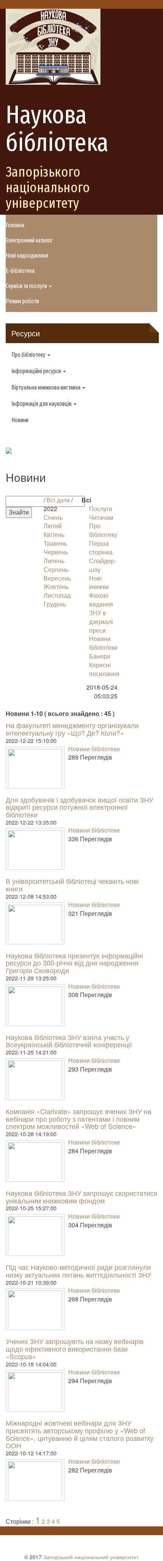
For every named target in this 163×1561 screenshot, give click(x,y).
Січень (53, 517)
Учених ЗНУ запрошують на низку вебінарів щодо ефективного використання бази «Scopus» (75, 1348)
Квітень (54, 534)
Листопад (57, 595)
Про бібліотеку (103, 530)
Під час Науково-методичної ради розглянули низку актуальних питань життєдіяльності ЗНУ (78, 1270)
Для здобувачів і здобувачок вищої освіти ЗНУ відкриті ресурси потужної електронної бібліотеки (79, 807)
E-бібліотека (20, 270)
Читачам (101, 517)
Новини (19, 420)
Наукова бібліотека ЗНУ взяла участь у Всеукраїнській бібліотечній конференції (69, 1041)
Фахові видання (101, 599)
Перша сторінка (101, 547)
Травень (55, 543)
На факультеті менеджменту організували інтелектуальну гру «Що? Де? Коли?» (72, 729)
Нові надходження (27, 255)
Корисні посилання (104, 669)
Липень (54, 560)
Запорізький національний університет (91, 1557)
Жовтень (56, 586)
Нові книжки (99, 582)
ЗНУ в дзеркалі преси (101, 621)
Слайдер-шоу (102, 565)
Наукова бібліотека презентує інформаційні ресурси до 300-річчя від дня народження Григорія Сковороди (74, 962)
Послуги (100, 508)
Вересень (57, 578)
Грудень (55, 604)
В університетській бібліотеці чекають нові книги (72, 884)
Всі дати (58, 500)
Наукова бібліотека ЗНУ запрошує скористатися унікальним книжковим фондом (81, 1196)
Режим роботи (22, 301)
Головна (15, 225)
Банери (99, 656)
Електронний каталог (29, 240)
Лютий (53, 525)
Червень (56, 552)
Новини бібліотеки (103, 643)
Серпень (56, 569)
